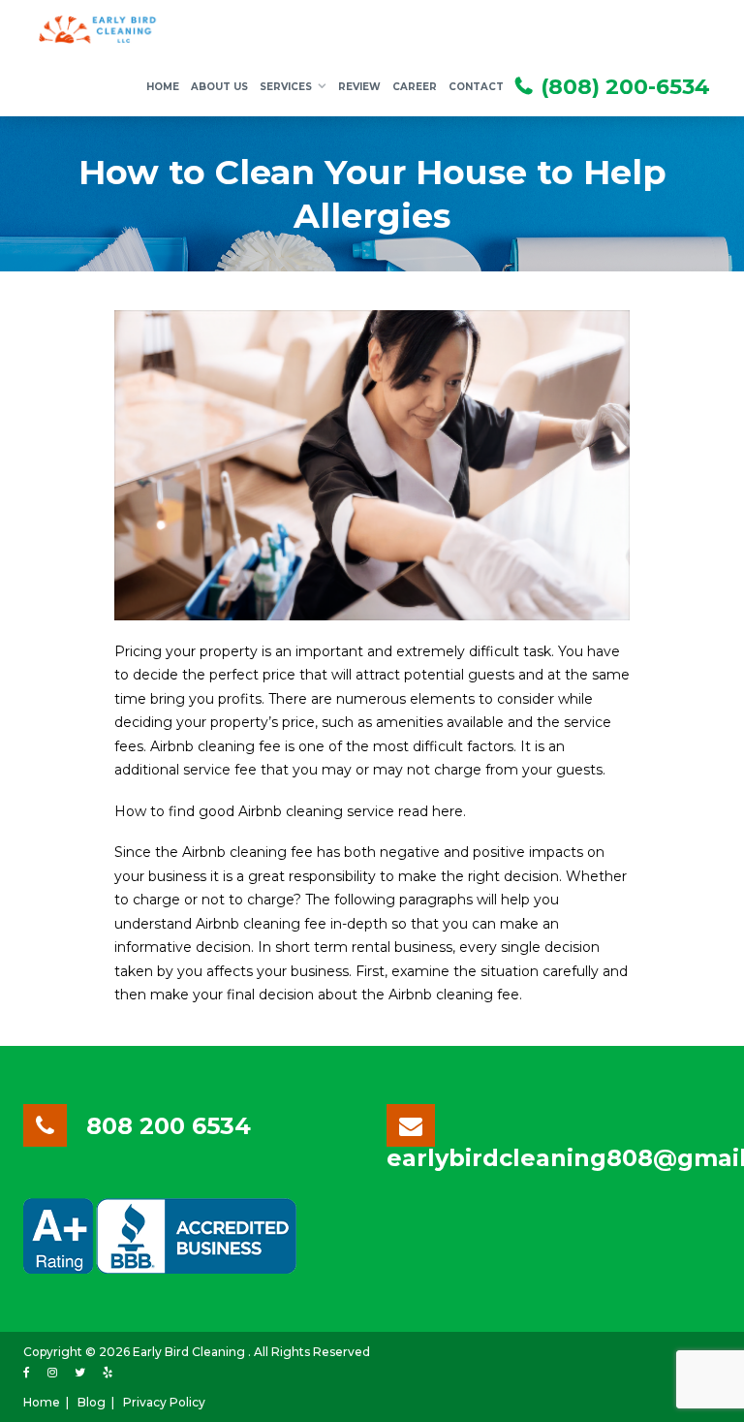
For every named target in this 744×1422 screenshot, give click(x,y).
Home (162, 86)
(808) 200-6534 (625, 87)
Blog (92, 1402)
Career (414, 86)
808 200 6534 (168, 1126)
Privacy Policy (164, 1402)
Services (286, 86)
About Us (219, 86)
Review (359, 86)
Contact (476, 86)
